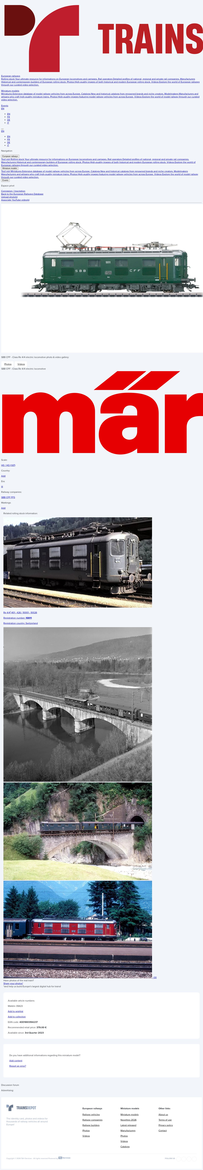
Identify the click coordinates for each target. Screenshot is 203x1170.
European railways (10, 76)
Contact (163, 1130)
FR (8, 117)
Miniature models (10, 90)
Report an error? (17, 1066)
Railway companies (92, 1119)
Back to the (22, 194)
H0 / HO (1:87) (8, 465)
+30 (155, 977)
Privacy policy (166, 1125)
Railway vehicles (91, 1114)
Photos (7, 364)
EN (2, 108)
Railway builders (90, 1125)
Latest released (128, 1125)
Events (4, 105)
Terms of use (165, 1119)
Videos (21, 364)
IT (8, 122)
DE (8, 119)
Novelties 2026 (128, 1119)
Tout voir (6, 159)
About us (163, 1114)
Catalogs (125, 1146)
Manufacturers (128, 1130)
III (2, 486)
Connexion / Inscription (13, 191)
